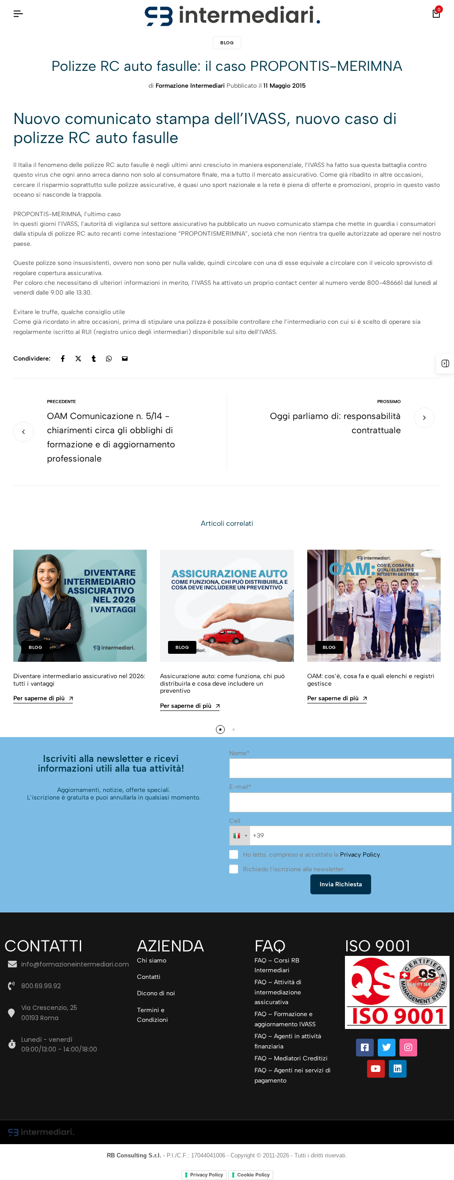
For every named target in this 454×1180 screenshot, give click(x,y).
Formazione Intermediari (190, 85)
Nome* (239, 753)
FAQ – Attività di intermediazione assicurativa (277, 992)
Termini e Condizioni (152, 1015)
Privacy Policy (360, 854)
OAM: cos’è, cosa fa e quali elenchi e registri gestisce (370, 679)
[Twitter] (386, 1047)
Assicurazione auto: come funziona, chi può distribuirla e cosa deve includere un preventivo (222, 683)
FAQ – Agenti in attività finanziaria (287, 1041)
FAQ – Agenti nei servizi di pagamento (292, 1075)
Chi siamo (151, 960)
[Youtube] (376, 1069)
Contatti (148, 977)
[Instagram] (408, 1047)
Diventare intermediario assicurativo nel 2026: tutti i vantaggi (79, 679)
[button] (220, 729)
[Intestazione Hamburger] (18, 14)
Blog (227, 43)
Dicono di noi (156, 993)
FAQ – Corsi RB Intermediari (276, 965)
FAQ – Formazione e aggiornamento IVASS (285, 1019)
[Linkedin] (398, 1069)
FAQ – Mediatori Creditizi (291, 1058)
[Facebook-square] (365, 1047)
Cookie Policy (253, 1175)
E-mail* (240, 787)
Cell (234, 821)
